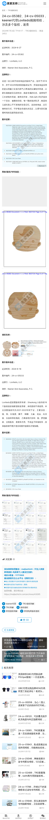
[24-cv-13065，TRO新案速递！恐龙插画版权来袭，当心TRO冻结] (9, 732)
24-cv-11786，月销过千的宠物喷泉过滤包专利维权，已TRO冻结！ (32, 788)
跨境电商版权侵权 (31, 611)
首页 (3, 10)
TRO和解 (10, 607)
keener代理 (11, 603)
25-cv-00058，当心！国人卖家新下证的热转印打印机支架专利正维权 (32, 704)
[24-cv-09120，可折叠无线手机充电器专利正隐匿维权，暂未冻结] (9, 718)
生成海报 (10, 630)
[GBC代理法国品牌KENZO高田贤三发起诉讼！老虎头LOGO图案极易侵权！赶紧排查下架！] (9, 690)
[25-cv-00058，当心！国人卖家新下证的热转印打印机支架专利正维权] (9, 704)
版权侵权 (24, 607)
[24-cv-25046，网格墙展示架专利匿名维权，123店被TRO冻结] (9, 760)
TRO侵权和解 (28, 603)
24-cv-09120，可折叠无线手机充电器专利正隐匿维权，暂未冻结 (32, 718)
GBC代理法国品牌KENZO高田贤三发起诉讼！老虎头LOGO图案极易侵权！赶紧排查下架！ (32, 690)
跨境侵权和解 (11, 611)
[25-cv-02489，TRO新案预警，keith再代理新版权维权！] (9, 774)
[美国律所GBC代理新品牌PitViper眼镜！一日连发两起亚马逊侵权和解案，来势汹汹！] (9, 676)
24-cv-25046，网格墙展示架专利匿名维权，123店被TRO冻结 (31, 760)
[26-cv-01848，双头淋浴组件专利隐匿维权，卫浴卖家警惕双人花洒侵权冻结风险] (9, 802)
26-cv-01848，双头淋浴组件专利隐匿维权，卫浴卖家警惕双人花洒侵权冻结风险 (32, 802)
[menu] (45, 3)
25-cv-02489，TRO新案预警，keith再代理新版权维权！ (31, 774)
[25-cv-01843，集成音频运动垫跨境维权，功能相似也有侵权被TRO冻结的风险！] (9, 746)
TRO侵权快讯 (31, 31)
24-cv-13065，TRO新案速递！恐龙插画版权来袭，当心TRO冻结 (32, 732)
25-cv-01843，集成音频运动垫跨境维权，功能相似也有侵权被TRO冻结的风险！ (32, 746)
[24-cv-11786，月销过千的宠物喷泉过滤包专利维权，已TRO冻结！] (9, 788)
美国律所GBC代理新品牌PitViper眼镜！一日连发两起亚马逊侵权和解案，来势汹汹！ (32, 676)
